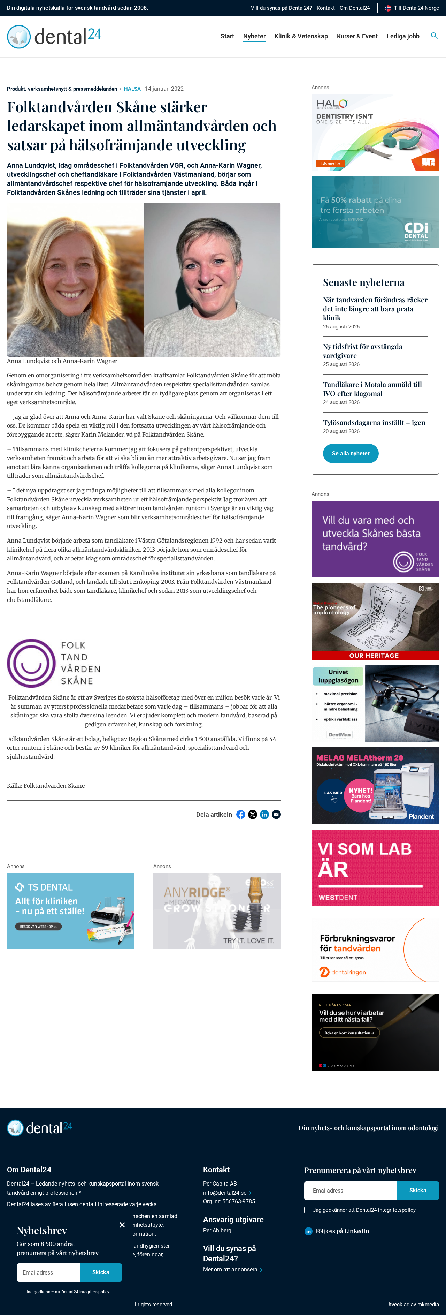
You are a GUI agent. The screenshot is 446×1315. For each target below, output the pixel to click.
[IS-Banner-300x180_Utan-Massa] (217, 911)
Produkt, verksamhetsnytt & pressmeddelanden (62, 89)
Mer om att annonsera (230, 1269)
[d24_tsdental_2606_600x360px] (70, 911)
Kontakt (326, 8)
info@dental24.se (224, 1192)
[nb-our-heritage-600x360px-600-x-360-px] (375, 621)
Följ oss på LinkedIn (342, 1230)
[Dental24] (375, 868)
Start (227, 36)
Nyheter (254, 36)
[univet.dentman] (375, 703)
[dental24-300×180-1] (375, 539)
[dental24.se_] (375, 132)
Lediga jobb (403, 36)
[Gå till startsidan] (39, 1127)
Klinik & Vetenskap (301, 36)
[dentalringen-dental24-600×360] (375, 950)
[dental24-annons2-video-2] (375, 212)
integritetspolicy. (397, 1210)
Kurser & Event (357, 36)
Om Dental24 (355, 8)
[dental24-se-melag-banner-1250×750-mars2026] (375, 785)
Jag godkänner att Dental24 (365, 1210)
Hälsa (132, 89)
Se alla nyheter (351, 453)
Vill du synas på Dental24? (281, 8)
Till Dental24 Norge (416, 8)
